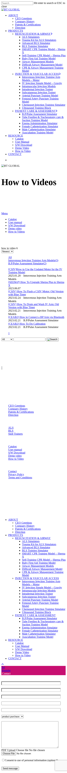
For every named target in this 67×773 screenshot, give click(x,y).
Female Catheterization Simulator (40, 630)
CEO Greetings (16, 405)
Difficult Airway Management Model (42, 569)
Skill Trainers (15, 433)
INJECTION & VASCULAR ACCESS (37, 578)
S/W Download (16, 225)
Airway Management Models (38, 565)
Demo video (15, 228)
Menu (4, 213)
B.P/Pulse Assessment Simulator (39, 618)
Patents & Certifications (21, 411)
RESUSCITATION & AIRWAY (33, 538)
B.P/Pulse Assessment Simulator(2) (27, 263)
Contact (12, 471)
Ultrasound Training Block (36, 612)
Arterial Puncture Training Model (40, 599)
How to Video (16, 458)
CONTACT (14, 658)
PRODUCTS (15, 535)
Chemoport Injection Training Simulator (43, 609)
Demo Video (22, 652)
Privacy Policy (16, 474)
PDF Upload (8, 750)
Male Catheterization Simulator (39, 633)
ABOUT (13, 519)
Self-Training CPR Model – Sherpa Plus (44, 559)
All (10, 257)
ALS (11, 427)
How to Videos (16, 231)
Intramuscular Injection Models (39, 590)
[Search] (52, 339)
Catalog (12, 219)
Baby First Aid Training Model (38, 562)
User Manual (22, 646)
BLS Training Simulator (35, 550)
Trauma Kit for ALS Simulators (39, 544)
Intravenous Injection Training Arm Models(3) (33, 260)
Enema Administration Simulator (39, 627)
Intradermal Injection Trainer (37, 593)
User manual (15, 222)
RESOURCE (15, 639)
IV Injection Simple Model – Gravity (42, 587)
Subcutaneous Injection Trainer (39, 596)
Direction (13, 414)
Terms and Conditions (20, 477)
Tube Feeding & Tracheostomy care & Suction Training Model (43, 623)
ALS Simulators (31, 541)
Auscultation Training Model (37, 636)
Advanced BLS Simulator (36, 547)
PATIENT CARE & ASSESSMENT (35, 615)
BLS (10, 430)
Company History (18, 408)
